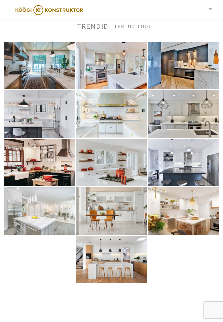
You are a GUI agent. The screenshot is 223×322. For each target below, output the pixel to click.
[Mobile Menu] (210, 10)
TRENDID (93, 26)
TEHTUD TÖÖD (133, 26)
